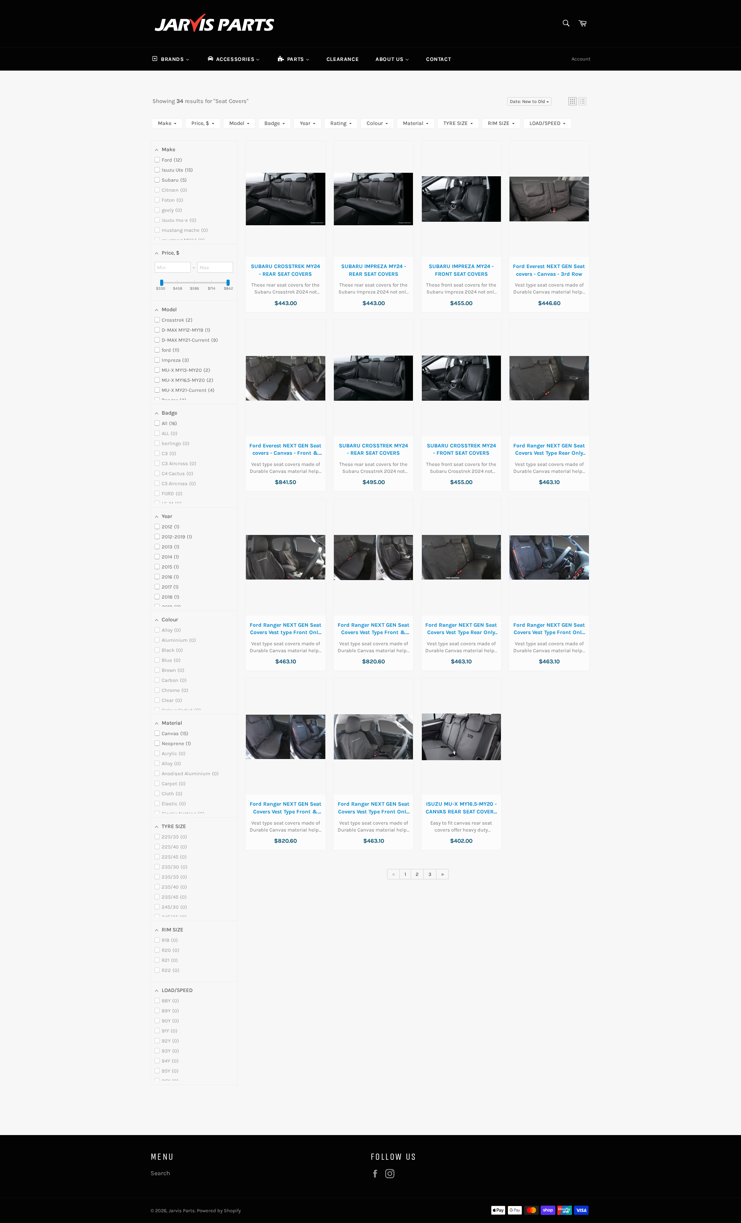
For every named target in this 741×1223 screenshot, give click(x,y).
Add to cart (285, 206)
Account (581, 59)
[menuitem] (170, 59)
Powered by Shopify (219, 1210)
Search (160, 1173)
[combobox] (565, 23)
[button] (572, 101)
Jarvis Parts (182, 1210)
